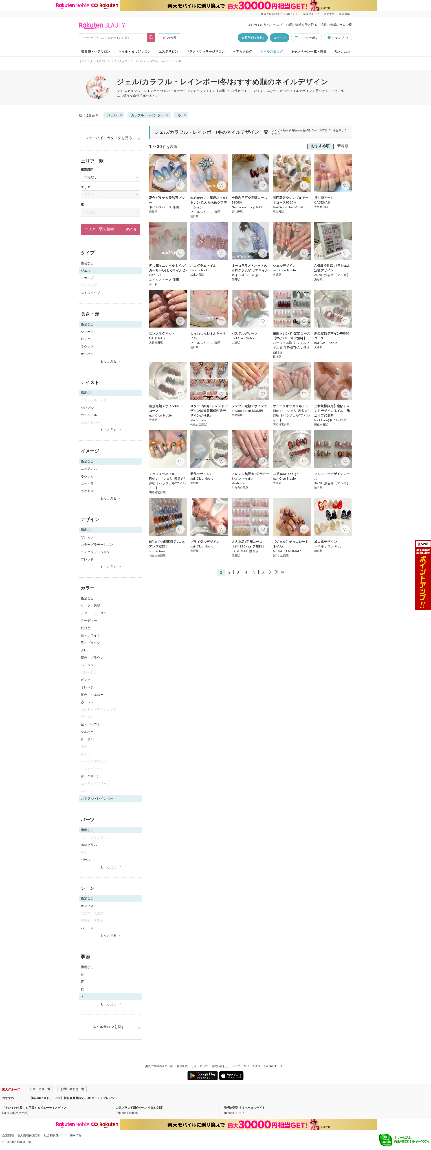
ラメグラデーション (95, 552)
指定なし (87, 263)
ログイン (279, 38)
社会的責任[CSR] (55, 1135)
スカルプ (87, 278)
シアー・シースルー (95, 613)
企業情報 (8, 1135)
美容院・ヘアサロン (95, 51)
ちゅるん (87, 476)
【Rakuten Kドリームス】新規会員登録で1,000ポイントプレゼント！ (75, 1098)
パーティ (87, 928)
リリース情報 (252, 1066)
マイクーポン (308, 38)
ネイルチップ (90, 293)
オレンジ (87, 687)
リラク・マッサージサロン (205, 51)
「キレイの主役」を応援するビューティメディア (34, 1107)
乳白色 (85, 628)
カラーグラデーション (97, 544)
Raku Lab (342, 51)
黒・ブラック (90, 643)
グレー (85, 650)
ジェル (138, 61)
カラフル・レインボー (160, 61)
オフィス (87, 906)
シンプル (87, 407)
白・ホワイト (90, 635)
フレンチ (87, 559)
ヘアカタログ (242, 51)
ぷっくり (87, 483)
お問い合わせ (219, 1066)
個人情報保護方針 (29, 1135)
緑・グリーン (90, 776)
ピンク (85, 680)
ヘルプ (277, 25)
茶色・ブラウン (92, 657)
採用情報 (75, 1135)
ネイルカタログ (271, 51)
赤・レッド (89, 702)
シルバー (87, 731)
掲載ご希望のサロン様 (336, 25)
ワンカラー (89, 537)
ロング (85, 339)
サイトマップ (199, 1066)
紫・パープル (90, 724)
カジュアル (89, 415)
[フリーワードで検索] (151, 37)
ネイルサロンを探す (108, 1027)
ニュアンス (89, 468)
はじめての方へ (259, 25)
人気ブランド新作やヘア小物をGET (139, 1107)
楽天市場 (344, 14)
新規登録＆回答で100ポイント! (280, 14)
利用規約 (182, 1066)
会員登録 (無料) (252, 38)
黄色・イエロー (92, 694)
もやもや (87, 491)
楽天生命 (329, 14)
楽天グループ (311, 14)
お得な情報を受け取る (301, 25)
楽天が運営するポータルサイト (244, 1107)
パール (85, 859)
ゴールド (87, 717)
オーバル (87, 354)
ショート (87, 331)
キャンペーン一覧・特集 (309, 51)
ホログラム (89, 844)
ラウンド (87, 346)
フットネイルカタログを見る (108, 138)
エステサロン (168, 51)
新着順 (342, 146)
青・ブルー (89, 739)
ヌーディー (89, 620)
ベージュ (87, 665)
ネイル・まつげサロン (134, 51)
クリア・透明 (90, 605)
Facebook (270, 1066)
